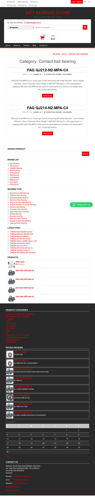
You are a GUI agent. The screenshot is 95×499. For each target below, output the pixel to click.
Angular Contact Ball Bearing (20, 202)
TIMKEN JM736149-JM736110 (21, 248)
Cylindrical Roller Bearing (19, 197)
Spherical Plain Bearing (18, 200)
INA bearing (34, 2)
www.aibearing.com (13, 490)
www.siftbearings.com (14, 486)
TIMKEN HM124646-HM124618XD (22, 252)
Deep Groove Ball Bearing (19, 193)
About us (17, 45)
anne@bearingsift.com (21, 480)
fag (7, 321)
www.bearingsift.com (20, 483)
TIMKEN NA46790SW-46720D (21, 232)
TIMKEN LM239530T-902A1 (20, 243)
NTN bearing (33, 5)
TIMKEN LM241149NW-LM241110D (23, 241)
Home (8, 45)
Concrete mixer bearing (18, 209)
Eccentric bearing (16, 216)
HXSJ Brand (14, 184)
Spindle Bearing (15, 214)
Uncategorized (13, 340)
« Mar (8, 457)
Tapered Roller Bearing (18, 223)
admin (37, 74)
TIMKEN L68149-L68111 (19, 245)
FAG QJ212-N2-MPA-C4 (47, 69)
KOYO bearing (11, 5)
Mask (8, 330)
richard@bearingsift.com (22, 476)
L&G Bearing (14, 177)
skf (7, 333)
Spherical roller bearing (18, 218)
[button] (81, 204)
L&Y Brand (14, 182)
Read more (47, 95)
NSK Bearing (22, 5)
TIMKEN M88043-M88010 (19, 236)
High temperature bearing (19, 211)
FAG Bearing (11, 2)
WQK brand (14, 180)
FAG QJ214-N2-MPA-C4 (47, 107)
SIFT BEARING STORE (48, 12)
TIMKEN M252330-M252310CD (21, 234)
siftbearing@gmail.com (34, 22)
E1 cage (9, 319)
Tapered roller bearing (18, 195)
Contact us (43, 45)
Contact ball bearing (54, 74)
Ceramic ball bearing (17, 207)
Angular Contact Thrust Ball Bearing (23, 204)
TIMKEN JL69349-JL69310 (20, 250)
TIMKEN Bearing (22, 2)
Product (26, 45)
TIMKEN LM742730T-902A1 (20, 238)
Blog (34, 45)
